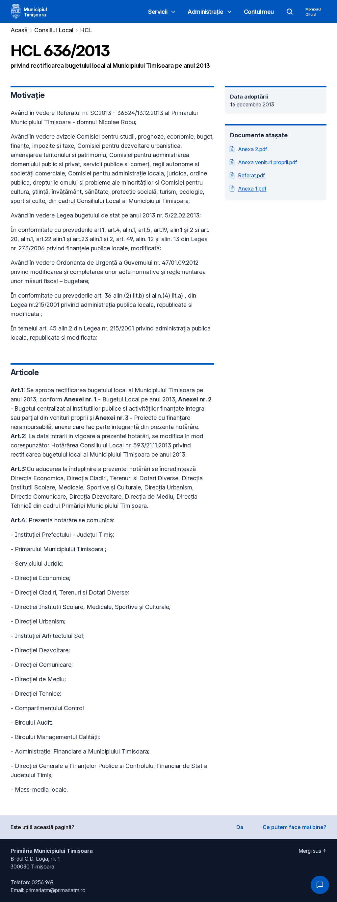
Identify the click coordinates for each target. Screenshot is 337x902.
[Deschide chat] (320, 885)
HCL (86, 30)
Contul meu (259, 11)
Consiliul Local (53, 30)
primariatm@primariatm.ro (56, 890)
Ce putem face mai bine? (294, 827)
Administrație (205, 11)
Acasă (19, 30)
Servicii (157, 11)
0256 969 (43, 882)
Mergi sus (309, 850)
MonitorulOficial (313, 12)
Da (239, 827)
